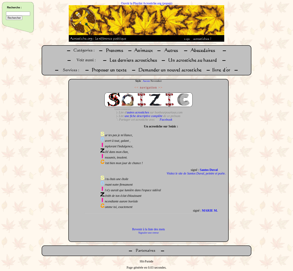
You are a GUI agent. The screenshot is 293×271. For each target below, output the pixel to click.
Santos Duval (209, 169)
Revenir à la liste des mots (148, 229)
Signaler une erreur (148, 232)
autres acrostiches (138, 112)
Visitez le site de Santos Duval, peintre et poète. (196, 173)
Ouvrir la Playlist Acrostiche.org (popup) (146, 3)
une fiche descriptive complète (143, 116)
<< (136, 87)
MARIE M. (210, 210)
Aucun (146, 80)
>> (160, 87)
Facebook (166, 119)
